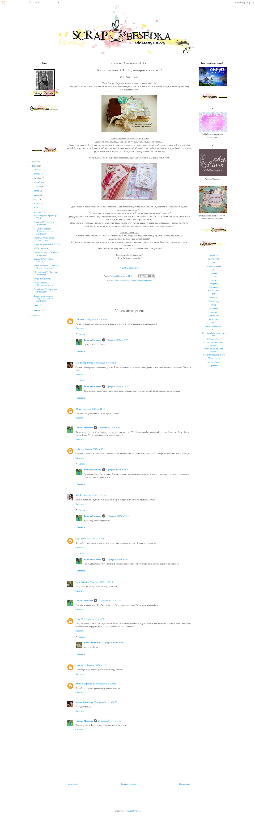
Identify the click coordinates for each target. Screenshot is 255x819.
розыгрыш (213, 318)
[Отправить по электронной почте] (139, 276)
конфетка (214, 283)
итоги (213, 279)
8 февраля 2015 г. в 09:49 (117, 469)
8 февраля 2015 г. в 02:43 (94, 449)
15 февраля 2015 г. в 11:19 (117, 516)
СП (213, 329)
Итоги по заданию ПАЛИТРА (47, 244)
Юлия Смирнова (83, 683)
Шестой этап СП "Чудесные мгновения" (46, 273)
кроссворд (213, 287)
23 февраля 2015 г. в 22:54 (113, 642)
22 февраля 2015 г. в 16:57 (92, 619)
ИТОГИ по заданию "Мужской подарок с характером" (44, 231)
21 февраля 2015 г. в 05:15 (101, 581)
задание (214, 272)
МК (213, 294)
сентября (38, 182)
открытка (214, 308)
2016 (34, 161)
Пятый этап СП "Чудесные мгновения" (45, 290)
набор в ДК (214, 297)
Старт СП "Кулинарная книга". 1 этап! (44, 238)
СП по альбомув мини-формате (214, 349)
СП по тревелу (213, 361)
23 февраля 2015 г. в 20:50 (105, 702)
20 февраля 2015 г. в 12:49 (92, 538)
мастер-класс (213, 290)
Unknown (79, 319)
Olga (77, 538)
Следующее (73, 783)
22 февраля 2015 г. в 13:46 (109, 600)
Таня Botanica (82, 581)
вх (214, 262)
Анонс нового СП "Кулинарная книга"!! (44, 283)
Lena (77, 619)
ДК (213, 269)
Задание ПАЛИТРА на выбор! (43, 260)
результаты (214, 315)
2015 (34, 165)
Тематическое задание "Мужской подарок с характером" (44, 298)
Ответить (79, 328)
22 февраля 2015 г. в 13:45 (117, 559)
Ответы (82, 334)
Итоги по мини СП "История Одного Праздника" (46, 266)
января (37, 309)
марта (37, 207)
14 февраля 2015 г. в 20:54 (94, 495)
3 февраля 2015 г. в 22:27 (117, 340)
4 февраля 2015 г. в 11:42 (94, 408)
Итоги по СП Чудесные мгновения (44, 223)
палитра (213, 311)
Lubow (78, 449)
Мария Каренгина (84, 362)
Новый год (214, 301)
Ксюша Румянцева (92, 642)
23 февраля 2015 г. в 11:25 (95, 665)
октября (38, 178)
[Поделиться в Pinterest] (153, 276)
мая (36, 199)
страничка (214, 365)
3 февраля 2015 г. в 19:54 (105, 362)
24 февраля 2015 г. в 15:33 (109, 720)
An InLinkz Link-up (129, 267)
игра (214, 276)
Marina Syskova (133, 810)
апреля (37, 203)
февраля (38, 211)
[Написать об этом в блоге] (143, 276)
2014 (34, 315)
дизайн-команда (214, 265)
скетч (213, 322)
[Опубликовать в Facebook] (149, 276)
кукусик (79, 665)
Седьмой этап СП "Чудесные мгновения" (46, 253)
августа (37, 186)
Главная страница (128, 783)
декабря (38, 169)
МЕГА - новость (41, 248)
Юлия (78, 408)
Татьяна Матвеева (92, 340)
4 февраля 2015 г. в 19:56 (109, 427)
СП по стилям (214, 358)
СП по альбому (213, 339)
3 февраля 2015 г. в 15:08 (97, 319)
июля (36, 190)
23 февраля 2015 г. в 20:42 (104, 683)
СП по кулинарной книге (141, 280)
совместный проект (122, 280)
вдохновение (213, 258)
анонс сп (214, 255)
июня (36, 194)
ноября (37, 173)
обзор (213, 304)
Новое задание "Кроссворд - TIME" (46, 216)
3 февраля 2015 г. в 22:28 (117, 386)
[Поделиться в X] (146, 276)
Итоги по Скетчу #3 (42, 278)
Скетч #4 (38, 304)
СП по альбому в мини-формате (213, 343)
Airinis (78, 495)
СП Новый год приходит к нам (214, 334)
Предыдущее (184, 783)
